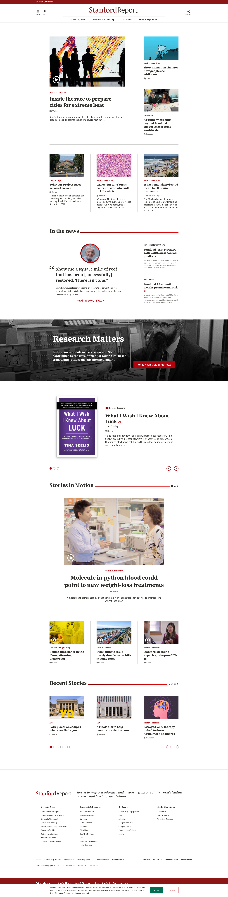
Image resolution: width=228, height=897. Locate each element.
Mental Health (163, 815)
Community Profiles (53, 859)
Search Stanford (102, 883)
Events (121, 834)
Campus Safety (125, 826)
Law (98, 722)
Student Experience (148, 19)
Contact (146, 859)
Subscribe (157, 859)
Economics (84, 826)
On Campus (127, 19)
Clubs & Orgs (55, 180)
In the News (69, 859)
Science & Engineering (60, 647)
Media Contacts (171, 859)
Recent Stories (118, 859)
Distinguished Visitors (49, 834)
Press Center (186, 859)
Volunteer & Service (165, 819)
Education (148, 115)
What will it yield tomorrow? (154, 365)
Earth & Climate (58, 92)
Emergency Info (120, 883)
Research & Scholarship (103, 19)
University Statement (49, 819)
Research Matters (87, 811)
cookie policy (85, 893)
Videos (38, 859)
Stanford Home (64, 883)
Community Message (49, 823)
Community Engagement (129, 811)
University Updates (84, 859)
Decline (172, 890)
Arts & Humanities (87, 815)
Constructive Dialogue (50, 811)
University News (78, 19)
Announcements (102, 859)
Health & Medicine (152, 63)
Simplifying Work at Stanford (52, 815)
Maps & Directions (83, 883)
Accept (157, 890)
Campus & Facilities (48, 830)
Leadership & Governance (51, 841)
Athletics (122, 819)
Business (83, 819)
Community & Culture (127, 830)
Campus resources (126, 823)
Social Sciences (86, 845)
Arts (51, 722)
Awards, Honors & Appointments (54, 826)
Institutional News (48, 837)
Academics (161, 811)
